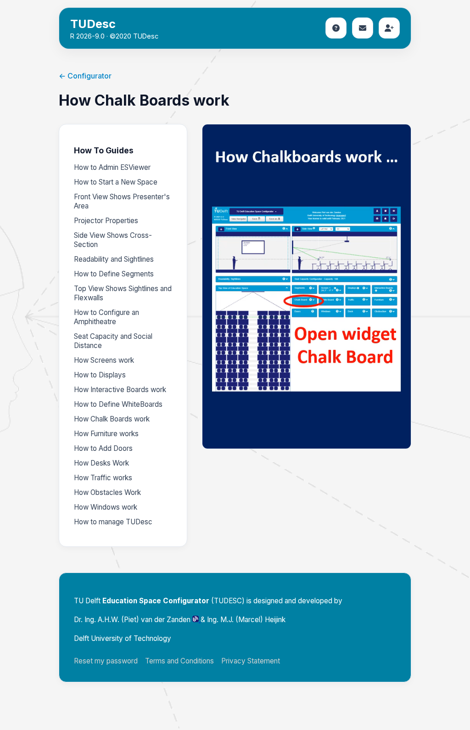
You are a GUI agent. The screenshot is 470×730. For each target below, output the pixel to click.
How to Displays (100, 375)
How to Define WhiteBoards (118, 404)
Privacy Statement (250, 661)
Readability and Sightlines (114, 259)
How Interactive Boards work (120, 389)
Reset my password (106, 661)
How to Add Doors (103, 448)
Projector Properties (106, 220)
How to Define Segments (114, 274)
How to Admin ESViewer (112, 167)
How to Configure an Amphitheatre (106, 317)
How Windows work (105, 507)
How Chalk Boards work (112, 419)
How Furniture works (106, 433)
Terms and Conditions (179, 661)
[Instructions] (336, 28)
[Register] (389, 28)
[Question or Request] (362, 28)
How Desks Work (101, 463)
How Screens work (104, 360)
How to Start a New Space (115, 182)
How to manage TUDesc (113, 521)
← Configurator (85, 75)
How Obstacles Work (107, 492)
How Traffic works (103, 477)
